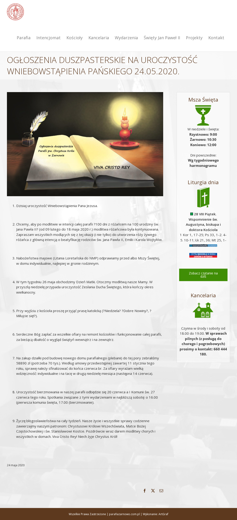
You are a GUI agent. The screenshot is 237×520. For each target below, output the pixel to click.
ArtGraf (163, 514)
